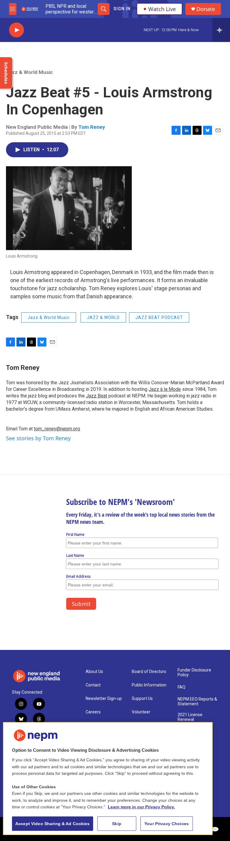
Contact (93, 685)
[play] (16, 30)
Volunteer (141, 712)
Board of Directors (149, 671)
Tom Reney (91, 127)
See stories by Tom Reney (38, 438)
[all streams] (221, 30)
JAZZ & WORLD (103, 317)
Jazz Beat (96, 396)
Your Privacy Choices (166, 823)
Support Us (142, 698)
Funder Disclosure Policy (194, 672)
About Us (94, 671)
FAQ (181, 687)
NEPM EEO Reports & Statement (197, 701)
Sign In (122, 8)
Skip (116, 823)
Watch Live (162, 9)
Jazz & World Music (29, 72)
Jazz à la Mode (165, 389)
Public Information (149, 685)
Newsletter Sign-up (104, 698)
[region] (108, 778)
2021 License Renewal (190, 717)
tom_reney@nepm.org (57, 429)
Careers (93, 712)
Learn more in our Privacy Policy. (141, 806)
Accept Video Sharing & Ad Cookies (52, 823)
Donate (205, 9)
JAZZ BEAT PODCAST (159, 317)
